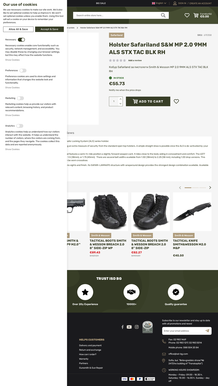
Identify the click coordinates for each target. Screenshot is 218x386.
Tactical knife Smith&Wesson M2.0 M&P (189, 244)
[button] (159, 3)
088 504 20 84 (191, 347)
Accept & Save (49, 29)
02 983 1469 (179, 339)
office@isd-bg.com (178, 354)
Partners (83, 363)
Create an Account (200, 3)
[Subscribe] (208, 331)
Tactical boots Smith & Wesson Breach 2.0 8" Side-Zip (149, 244)
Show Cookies (12, 60)
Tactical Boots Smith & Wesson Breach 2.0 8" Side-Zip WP (108, 244)
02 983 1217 (182, 342)
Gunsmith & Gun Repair (91, 367)
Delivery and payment (90, 345)
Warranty (83, 359)
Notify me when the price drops (125, 90)
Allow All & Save (18, 29)
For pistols (70, 28)
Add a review (135, 60)
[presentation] (210, 187)
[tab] (67, 132)
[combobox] (121, 15)
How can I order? (87, 354)
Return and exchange (90, 350)
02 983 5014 (195, 342)
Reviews (67, 133)
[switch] (21, 40)
